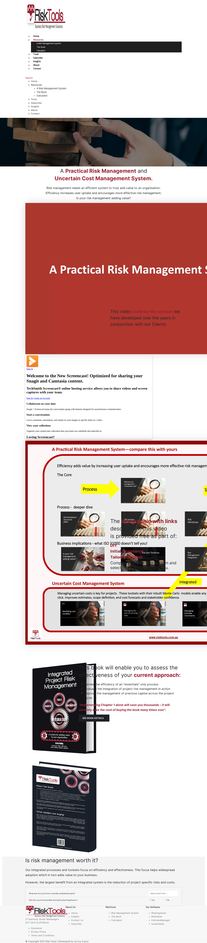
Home (36, 36)
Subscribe (38, 57)
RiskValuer (156, 916)
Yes (153, 900)
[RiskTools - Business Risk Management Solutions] (45, 17)
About (36, 65)
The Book (41, 47)
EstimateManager (160, 920)
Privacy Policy (38, 931)
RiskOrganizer (158, 913)
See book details (93, 718)
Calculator (41, 50)
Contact (37, 68)
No (168, 900)
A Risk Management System (49, 43)
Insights (37, 61)
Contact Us (77, 920)
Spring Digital (81, 941)
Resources (38, 39)
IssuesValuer (157, 923)
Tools (36, 54)
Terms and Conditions (42, 935)
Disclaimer (36, 928)
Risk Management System (125, 913)
